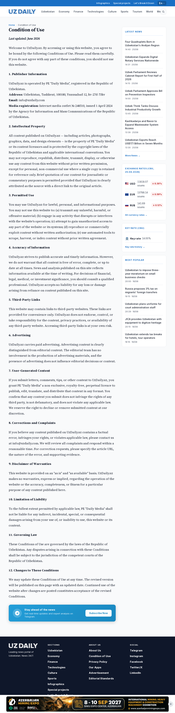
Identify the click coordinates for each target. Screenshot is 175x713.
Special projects (121, 3)
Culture (112, 11)
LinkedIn (135, 672)
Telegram (136, 650)
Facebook (136, 661)
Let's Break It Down (144, 3)
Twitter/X (136, 667)
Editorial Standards (101, 678)
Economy (64, 11)
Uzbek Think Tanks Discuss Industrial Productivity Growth (143, 107)
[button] (163, 12)
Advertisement (99, 672)
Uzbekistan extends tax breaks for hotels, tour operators (143, 336)
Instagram (136, 656)
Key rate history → (135, 246)
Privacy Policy (98, 661)
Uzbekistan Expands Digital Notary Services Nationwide (142, 58)
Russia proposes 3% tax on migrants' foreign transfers (141, 290)
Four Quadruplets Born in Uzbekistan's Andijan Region (142, 43)
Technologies (95, 11)
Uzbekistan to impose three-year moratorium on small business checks (142, 274)
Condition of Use (100, 656)
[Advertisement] (87, 703)
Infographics (103, 3)
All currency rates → (136, 214)
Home (12, 25)
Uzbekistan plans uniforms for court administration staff (143, 305)
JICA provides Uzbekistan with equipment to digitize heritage (143, 321)
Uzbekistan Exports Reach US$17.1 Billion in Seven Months (144, 141)
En (160, 3)
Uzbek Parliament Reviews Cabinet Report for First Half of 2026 (143, 76)
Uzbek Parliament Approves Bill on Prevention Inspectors (143, 92)
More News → (132, 155)
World (149, 11)
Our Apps (95, 667)
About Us (95, 650)
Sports (124, 11)
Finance (78, 11)
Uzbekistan (48, 11)
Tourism (137, 11)
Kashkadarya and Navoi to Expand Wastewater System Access (141, 125)
